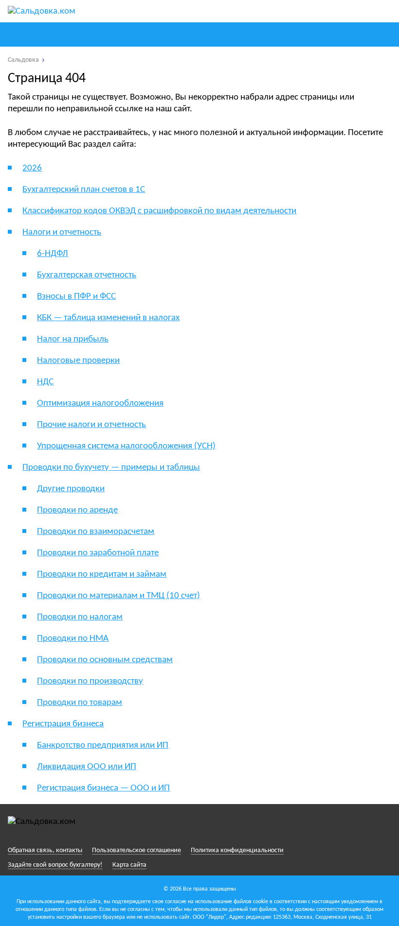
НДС (45, 382)
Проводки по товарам (79, 702)
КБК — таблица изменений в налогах (108, 318)
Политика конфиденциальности (237, 850)
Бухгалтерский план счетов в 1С (83, 189)
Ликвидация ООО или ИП (86, 767)
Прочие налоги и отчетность (91, 424)
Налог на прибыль (73, 339)
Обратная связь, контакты (45, 850)
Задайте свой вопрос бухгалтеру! (55, 865)
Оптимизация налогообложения (100, 403)
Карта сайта (129, 865)
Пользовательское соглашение (136, 850)
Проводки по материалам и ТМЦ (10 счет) (118, 595)
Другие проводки (71, 489)
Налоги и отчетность (61, 232)
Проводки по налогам (80, 617)
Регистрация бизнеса (63, 724)
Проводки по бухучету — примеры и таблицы (111, 467)
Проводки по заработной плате (98, 553)
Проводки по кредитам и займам (101, 574)
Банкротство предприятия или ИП (102, 745)
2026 (32, 168)
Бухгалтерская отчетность (86, 275)
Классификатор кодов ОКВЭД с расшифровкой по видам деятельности (159, 211)
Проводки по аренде (77, 510)
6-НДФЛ (52, 253)
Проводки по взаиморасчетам (95, 531)
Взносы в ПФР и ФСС (76, 296)
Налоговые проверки (78, 360)
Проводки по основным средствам (105, 660)
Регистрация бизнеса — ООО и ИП (103, 788)
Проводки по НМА (73, 638)
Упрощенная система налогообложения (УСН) (126, 446)
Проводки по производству (90, 681)
